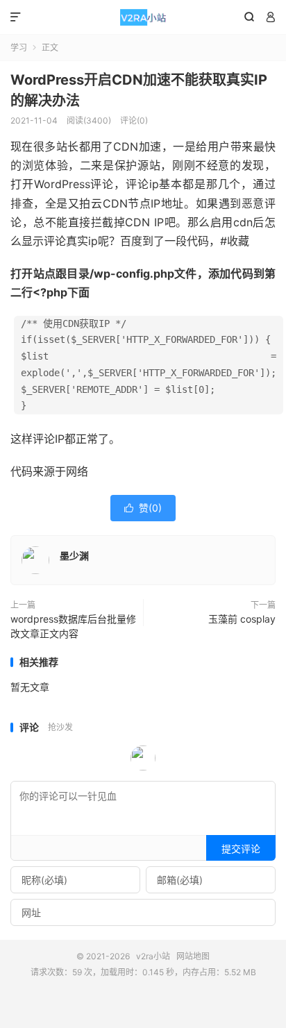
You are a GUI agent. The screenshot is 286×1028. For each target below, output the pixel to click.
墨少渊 (74, 556)
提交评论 (240, 848)
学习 (18, 47)
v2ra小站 (142, 17)
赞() (143, 508)
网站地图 (193, 956)
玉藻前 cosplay (242, 619)
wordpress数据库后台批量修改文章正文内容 (73, 626)
